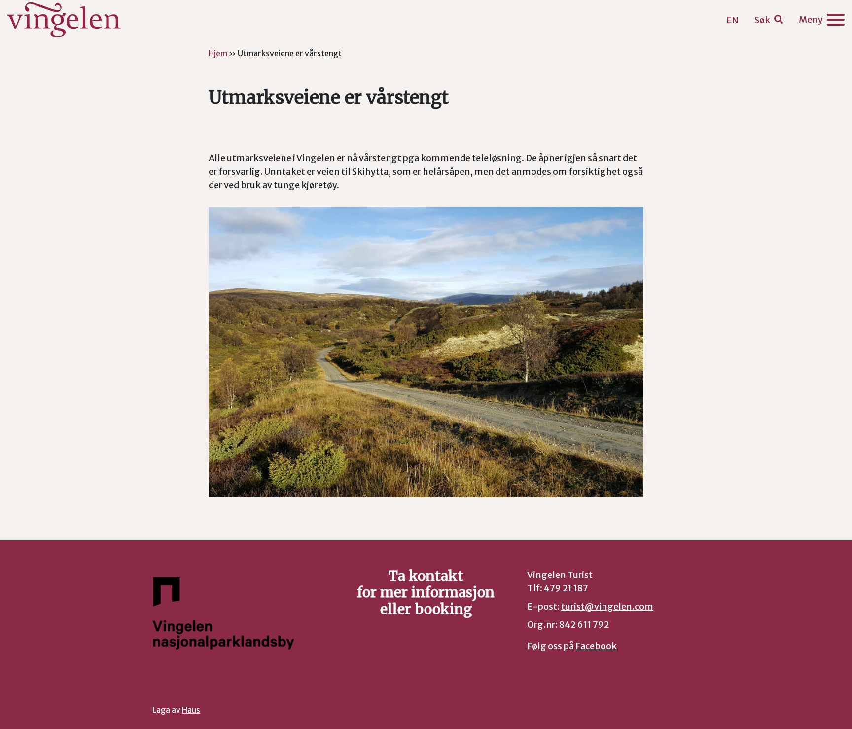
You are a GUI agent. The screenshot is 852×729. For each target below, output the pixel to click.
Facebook (596, 646)
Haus (191, 710)
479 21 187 (566, 588)
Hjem (218, 53)
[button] (768, 20)
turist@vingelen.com (607, 606)
